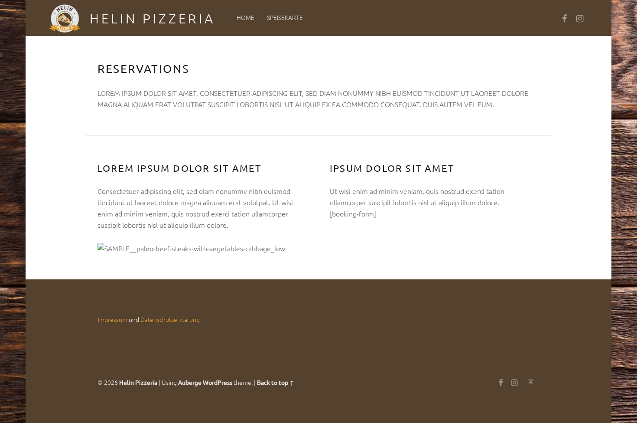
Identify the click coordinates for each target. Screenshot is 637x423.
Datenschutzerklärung (170, 319)
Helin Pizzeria (152, 18)
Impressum (112, 319)
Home (245, 17)
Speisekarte (285, 17)
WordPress (217, 382)
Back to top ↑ (275, 382)
